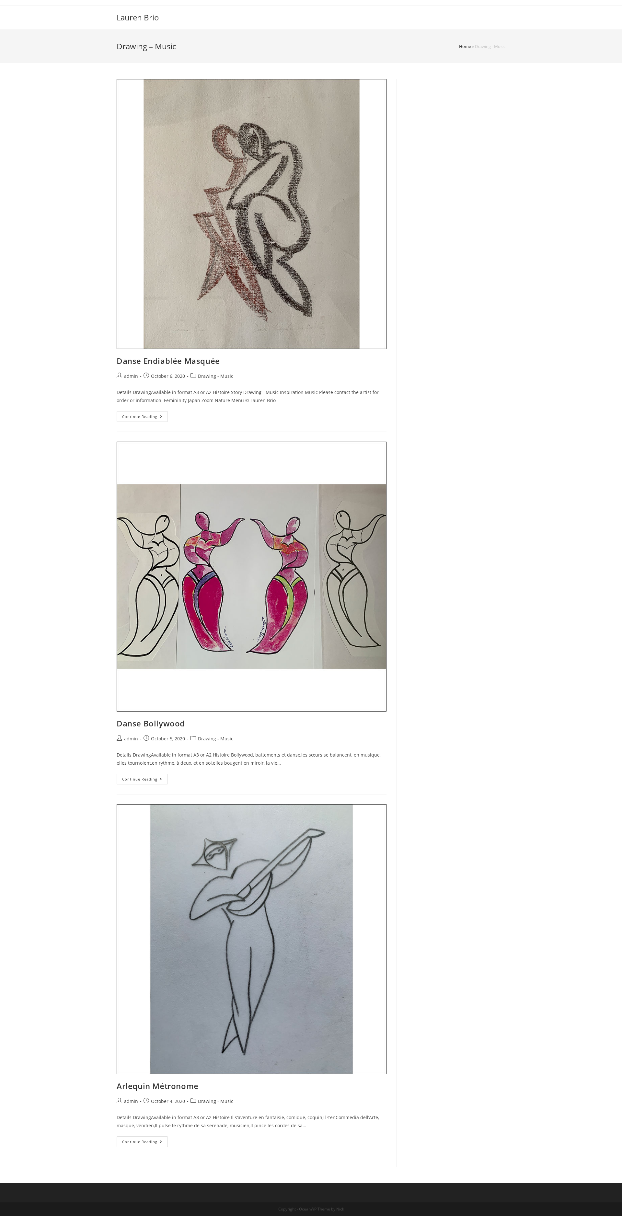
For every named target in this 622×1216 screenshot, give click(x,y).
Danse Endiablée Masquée (168, 360)
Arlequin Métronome (158, 1086)
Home (465, 46)
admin (131, 376)
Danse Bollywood (151, 723)
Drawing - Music (215, 376)
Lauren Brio (138, 17)
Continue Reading (139, 416)
